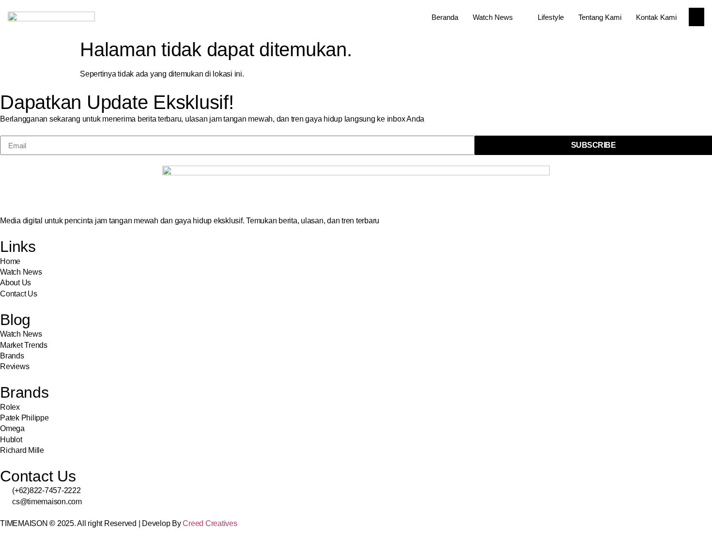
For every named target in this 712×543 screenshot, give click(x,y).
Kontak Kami (656, 17)
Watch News (493, 17)
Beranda (445, 17)
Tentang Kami (599, 17)
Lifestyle (551, 17)
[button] (696, 17)
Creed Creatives (210, 523)
